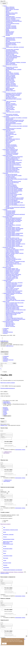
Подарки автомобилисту (11, 193)
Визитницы (8, 142)
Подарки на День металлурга (12, 182)
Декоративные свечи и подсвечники (14, 37)
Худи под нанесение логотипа (12, 23)
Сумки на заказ (9, 316)
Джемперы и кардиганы (11, 28)
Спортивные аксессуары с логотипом (14, 282)
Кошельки (8, 135)
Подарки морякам (10, 208)
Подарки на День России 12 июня (13, 181)
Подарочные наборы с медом (12, 275)
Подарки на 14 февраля (11, 196)
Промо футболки (9, 32)
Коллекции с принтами (8, 247)
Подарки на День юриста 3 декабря (13, 175)
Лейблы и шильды (10, 294)
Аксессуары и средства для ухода (13, 42)
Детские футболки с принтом (12, 262)
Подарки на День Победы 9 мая (13, 201)
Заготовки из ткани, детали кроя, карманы (15, 300)
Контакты (5, 333)
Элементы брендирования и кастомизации (12, 293)
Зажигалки (8, 130)
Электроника (6, 116)
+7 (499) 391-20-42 (7, 451)
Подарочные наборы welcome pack (13, 241)
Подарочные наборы (7, 216)
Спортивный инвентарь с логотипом (14, 290)
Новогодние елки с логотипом (12, 171)
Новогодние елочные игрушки (12, 169)
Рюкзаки (8, 110)
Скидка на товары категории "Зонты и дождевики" (12, 572)
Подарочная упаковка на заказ (12, 308)
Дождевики (8, 24)
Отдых (4, 48)
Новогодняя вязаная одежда (12, 158)
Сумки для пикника (10, 109)
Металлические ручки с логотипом (13, 98)
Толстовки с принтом (10, 260)
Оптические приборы (10, 50)
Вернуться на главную (5, 524)
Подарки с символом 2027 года (13, 157)
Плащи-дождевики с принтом (12, 252)
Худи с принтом (9, 265)
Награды (8, 143)
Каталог (5, 411)
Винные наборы (9, 223)
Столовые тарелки (10, 68)
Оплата (4, 414)
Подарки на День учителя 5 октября (14, 194)
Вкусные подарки (7, 267)
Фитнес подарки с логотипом (12, 288)
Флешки (7, 127)
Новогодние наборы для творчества (14, 167)
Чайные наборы (9, 89)
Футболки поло (9, 22)
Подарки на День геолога (11, 195)
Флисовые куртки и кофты (12, 12)
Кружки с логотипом (10, 81)
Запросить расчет (4, 342)
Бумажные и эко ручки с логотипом (14, 93)
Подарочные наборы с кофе (12, 277)
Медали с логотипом (10, 326)
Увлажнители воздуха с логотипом (13, 128)
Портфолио (5, 330)
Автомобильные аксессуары (12, 52)
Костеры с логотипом (10, 90)
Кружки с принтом (10, 254)
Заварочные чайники (10, 76)
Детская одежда (9, 34)
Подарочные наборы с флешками (13, 229)
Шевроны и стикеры (10, 297)
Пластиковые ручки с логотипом (13, 94)
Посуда (4, 65)
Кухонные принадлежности (12, 85)
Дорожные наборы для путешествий (14, 220)
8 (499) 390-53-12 (4, 341)
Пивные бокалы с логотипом (12, 72)
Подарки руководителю (11, 177)
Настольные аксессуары (11, 134)
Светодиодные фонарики (11, 57)
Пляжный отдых (9, 60)
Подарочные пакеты (10, 213)
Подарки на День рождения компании (14, 188)
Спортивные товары (7, 280)
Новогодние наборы (10, 161)
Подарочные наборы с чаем (12, 268)
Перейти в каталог (5, 573)
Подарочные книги (10, 147)
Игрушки (8, 41)
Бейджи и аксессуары (10, 131)
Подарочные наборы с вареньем (13, 269)
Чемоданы (8, 102)
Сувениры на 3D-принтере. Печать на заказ (15, 319)
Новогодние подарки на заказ (12, 307)
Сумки (4, 100)
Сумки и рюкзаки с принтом (12, 250)
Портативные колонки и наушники (13, 123)
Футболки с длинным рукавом (12, 19)
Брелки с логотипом (10, 140)
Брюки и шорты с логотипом (12, 9)
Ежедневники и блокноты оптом (10, 149)
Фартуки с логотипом (10, 18)
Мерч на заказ (6, 301)
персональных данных (20, 449)
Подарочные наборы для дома (12, 237)
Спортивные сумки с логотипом (13, 292)
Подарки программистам (11, 186)
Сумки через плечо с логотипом (13, 111)
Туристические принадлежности (13, 56)
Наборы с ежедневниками (11, 150)
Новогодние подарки (8, 155)
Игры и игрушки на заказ (11, 303)
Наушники (8, 124)
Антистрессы (9, 137)
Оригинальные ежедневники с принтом (15, 249)
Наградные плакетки (10, 323)
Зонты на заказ (9, 315)
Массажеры (8, 281)
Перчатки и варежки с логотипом (13, 17)
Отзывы (5, 412)
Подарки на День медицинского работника (15, 207)
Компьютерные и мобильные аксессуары (15, 120)
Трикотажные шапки (10, 14)
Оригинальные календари (11, 170)
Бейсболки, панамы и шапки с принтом (14, 253)
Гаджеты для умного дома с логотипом (14, 121)
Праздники (5, 173)
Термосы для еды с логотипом (12, 74)
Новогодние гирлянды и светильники (14, 156)
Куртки (7, 29)
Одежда (5, 5)
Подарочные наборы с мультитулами (14, 240)
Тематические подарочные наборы (13, 259)
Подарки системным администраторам (14, 199)
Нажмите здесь (4, 425)
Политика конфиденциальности (8, 388)
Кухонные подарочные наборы (12, 230)
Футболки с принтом (10, 248)
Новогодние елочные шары (12, 168)
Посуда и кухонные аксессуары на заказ (14, 302)
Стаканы (8, 87)
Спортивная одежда (10, 16)
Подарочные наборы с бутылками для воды (15, 243)
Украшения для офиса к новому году (14, 160)
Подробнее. (21, 641)
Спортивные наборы (10, 232)
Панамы (7, 30)
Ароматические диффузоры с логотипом (15, 47)
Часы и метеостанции (10, 40)
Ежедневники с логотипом (12, 154)
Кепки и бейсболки (10, 7)
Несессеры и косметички (11, 104)
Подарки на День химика (11, 203)
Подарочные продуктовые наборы (13, 274)
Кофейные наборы (10, 78)
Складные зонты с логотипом (12, 115)
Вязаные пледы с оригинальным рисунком (15, 261)
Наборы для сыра (9, 222)
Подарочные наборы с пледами (13, 227)
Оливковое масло (9, 279)
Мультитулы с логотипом (11, 64)
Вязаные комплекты (10, 8)
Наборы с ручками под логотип (13, 95)
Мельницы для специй (11, 84)
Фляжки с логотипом (10, 75)
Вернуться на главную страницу (8, 382)
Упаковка (5, 209)
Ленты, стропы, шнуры (11, 299)
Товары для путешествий (11, 55)
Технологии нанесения (8, 359)
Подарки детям (9, 180)
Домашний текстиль (10, 38)
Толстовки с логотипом (11, 27)
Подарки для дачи (10, 58)
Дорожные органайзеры (11, 144)
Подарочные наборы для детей (12, 234)
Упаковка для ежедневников (12, 153)
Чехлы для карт (9, 141)
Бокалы (7, 70)
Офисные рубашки (10, 31)
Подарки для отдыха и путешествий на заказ (16, 309)
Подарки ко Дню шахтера (11, 174)
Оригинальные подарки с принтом (13, 263)
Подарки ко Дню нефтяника (12, 187)
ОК (4, 643)
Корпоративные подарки (8, 129)
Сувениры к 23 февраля (11, 184)
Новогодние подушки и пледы (12, 163)
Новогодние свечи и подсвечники (13, 164)
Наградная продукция (8, 321)
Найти (14, 363)
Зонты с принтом (9, 266)
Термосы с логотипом (10, 83)
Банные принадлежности (11, 51)
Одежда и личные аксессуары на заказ (14, 318)
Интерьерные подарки (11, 43)
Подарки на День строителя (12, 191)
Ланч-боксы (8, 71)
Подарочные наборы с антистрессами (14, 246)
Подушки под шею (10, 54)
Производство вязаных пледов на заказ (14, 306)
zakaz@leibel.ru (6, 401)
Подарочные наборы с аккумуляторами (14, 228)
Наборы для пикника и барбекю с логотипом (16, 62)
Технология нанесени (8, 332)
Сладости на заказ (10, 310)
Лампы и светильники (11, 122)
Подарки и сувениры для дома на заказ (14, 312)
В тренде (5, 329)
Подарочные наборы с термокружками (14, 233)
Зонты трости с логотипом (12, 114)
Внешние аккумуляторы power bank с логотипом (16, 126)
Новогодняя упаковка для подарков (13, 162)
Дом (4, 36)
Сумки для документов (11, 101)
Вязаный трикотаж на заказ (12, 305)
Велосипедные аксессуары (12, 289)
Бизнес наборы (9, 226)
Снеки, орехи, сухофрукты (12, 276)
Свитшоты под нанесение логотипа (14, 21)
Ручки (4, 91)
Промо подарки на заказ (11, 314)
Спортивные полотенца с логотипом (14, 285)
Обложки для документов (11, 146)
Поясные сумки (9, 105)
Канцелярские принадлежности (13, 138)
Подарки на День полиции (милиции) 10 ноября (16, 179)
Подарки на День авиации (11, 200)
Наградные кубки (10, 325)
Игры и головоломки (10, 63)
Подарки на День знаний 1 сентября (14, 189)
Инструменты (9, 61)
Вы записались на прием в (6, 518)
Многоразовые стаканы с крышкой (13, 69)
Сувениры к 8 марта (10, 176)
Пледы (7, 45)
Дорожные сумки (9, 108)
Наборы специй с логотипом (12, 272)
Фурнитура (8, 295)
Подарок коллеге (9, 183)
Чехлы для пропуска (10, 148)
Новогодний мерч (10, 255)
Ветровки (8, 35)
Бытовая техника (9, 118)
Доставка (5, 413)
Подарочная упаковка (10, 210)
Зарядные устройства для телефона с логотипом (16, 117)
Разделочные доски (10, 80)
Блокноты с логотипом (11, 151)
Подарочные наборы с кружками (13, 242)
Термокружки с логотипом (12, 67)
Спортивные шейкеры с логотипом (13, 286)
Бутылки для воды (10, 82)
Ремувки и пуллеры (10, 296)
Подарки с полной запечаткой (12, 320)
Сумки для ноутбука (10, 107)
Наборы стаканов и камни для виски (14, 239)
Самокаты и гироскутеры (11, 283)
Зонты (4, 113)
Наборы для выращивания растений (14, 217)
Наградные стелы (10, 322)
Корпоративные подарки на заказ (13, 313)
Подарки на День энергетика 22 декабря (15, 197)
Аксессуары (8, 10)
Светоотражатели (10, 133)
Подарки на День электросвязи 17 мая (14, 202)
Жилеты (7, 11)
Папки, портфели (9, 136)
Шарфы (7, 15)
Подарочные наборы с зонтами (13, 244)
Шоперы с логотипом (10, 103)
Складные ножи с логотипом (12, 49)
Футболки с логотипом (11, 25)
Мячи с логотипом (10, 287)
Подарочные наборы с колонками (13, 224)
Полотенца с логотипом (11, 44)
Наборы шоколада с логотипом (13, 270)
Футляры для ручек (10, 96)
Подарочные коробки (10, 211)
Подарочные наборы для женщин (13, 219)
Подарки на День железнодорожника (14, 190)
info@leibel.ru (6, 452)
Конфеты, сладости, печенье (12, 273)
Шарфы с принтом (10, 256)
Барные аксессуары (10, 88)
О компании (6, 328)
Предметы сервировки (11, 77)
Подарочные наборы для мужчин (13, 221)
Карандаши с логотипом (11, 97)
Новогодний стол (10, 166)
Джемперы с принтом (10, 257)
